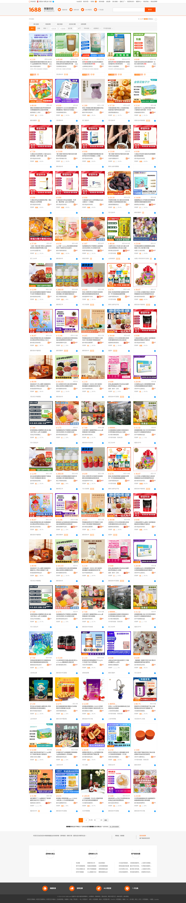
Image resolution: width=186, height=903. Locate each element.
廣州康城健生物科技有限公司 (62, 665)
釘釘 (140, 899)
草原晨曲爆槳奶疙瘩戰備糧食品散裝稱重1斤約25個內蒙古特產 (144, 247)
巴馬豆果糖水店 (80, 869)
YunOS (113, 899)
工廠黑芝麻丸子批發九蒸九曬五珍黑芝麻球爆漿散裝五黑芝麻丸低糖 (118, 247)
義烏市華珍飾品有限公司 (88, 112)
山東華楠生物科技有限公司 (88, 66)
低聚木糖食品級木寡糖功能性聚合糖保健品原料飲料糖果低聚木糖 (66, 63)
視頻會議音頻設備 (124, 866)
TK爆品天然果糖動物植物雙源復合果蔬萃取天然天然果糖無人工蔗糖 (92, 155)
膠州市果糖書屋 (91, 869)
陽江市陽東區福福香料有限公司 (62, 296)
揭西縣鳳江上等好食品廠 (36, 112)
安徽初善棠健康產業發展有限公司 (114, 757)
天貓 (71, 899)
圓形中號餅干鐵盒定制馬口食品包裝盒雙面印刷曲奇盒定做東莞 (144, 753)
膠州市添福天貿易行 (36, 711)
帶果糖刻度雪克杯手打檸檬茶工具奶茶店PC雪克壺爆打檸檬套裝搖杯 (92, 339)
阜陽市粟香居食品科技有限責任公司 (88, 250)
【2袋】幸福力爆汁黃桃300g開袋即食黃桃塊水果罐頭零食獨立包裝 (40, 247)
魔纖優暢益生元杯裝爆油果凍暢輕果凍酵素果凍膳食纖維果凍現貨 (144, 201)
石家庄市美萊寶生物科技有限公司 (36, 434)
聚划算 (75, 899)
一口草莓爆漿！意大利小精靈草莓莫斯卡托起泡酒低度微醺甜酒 (92, 799)
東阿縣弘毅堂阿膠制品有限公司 (114, 250)
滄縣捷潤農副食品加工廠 (114, 204)
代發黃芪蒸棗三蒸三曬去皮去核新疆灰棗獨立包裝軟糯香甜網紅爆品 (118, 201)
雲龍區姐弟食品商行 (36, 665)
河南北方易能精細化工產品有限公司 (114, 66)
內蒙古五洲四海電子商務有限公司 (140, 250)
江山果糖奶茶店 (91, 872)
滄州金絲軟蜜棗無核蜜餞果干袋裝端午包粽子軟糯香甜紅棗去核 (40, 293)
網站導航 (126, 896)
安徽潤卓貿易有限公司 (147, 872)
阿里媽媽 (95, 899)
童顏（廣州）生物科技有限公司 (114, 388)
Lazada (156, 899)
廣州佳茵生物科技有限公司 (114, 803)
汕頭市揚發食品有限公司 (114, 296)
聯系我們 (119, 896)
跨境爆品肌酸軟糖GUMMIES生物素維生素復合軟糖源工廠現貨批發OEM (92, 707)
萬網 (124, 899)
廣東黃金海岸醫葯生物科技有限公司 (140, 204)
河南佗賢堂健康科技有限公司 (88, 665)
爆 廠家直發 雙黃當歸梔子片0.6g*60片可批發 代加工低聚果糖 (92, 661)
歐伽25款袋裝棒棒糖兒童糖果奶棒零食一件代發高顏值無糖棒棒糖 (118, 293)
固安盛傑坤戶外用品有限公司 (88, 296)
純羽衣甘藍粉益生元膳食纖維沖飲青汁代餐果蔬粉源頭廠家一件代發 (118, 753)
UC (127, 899)
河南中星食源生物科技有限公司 (140, 66)
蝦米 (100, 899)
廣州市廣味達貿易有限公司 (62, 250)
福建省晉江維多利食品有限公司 (36, 803)
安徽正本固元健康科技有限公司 (36, 757)
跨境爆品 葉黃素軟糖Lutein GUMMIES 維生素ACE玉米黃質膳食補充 (66, 799)
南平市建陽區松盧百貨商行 (140, 434)
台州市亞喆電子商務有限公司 (36, 250)
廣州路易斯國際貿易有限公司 (140, 803)
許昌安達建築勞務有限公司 (126, 872)
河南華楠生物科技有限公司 (62, 66)
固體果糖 (95, 69)
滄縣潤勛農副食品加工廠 (114, 112)
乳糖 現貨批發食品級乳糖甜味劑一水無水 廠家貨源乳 (144, 63)
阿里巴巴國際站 (40, 899)
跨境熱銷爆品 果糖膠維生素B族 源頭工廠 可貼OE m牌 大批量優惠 (40, 431)
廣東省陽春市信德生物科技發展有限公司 (62, 342)
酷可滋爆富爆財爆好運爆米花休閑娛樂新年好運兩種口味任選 (66, 707)
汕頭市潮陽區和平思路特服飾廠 (114, 158)
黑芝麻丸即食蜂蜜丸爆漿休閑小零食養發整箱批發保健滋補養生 (40, 707)
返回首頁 (105, 826)
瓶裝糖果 (39, 69)
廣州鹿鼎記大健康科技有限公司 (88, 711)
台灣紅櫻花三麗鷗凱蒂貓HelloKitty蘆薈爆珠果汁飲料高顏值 (92, 431)
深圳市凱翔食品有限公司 (62, 711)
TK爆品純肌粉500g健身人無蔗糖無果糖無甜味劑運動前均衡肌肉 (144, 339)
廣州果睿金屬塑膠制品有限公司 (88, 342)
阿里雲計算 (106, 899)
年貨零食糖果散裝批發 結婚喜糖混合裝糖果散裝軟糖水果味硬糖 (144, 799)
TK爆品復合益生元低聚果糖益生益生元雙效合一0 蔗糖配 (92, 201)
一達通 (151, 899)
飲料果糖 (90, 69)
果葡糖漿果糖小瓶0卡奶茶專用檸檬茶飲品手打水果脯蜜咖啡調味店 (145, 431)
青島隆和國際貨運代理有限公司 (139, 872)
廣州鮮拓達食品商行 (62, 434)
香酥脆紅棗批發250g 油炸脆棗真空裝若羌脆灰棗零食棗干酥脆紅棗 (92, 753)
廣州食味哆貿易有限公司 (88, 434)
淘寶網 (66, 899)
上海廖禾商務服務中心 (147, 863)
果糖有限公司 (91, 863)
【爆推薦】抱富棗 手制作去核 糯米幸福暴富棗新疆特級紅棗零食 (145, 661)
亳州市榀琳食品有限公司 (88, 388)
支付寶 (132, 899)
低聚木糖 (58, 69)
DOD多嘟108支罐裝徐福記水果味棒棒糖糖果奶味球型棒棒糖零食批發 (144, 293)
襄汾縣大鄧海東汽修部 (136, 869)
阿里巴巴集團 (31, 899)
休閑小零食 (33, 69)
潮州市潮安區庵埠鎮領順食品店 (36, 66)
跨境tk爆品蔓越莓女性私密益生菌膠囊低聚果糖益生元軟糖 (118, 385)
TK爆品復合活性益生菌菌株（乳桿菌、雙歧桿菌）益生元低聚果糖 (66, 201)
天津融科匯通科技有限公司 (149, 866)
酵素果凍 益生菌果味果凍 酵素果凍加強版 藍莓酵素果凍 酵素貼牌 (67, 339)
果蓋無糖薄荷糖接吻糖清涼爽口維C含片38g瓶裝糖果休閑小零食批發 (41, 63)
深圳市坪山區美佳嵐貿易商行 (140, 388)
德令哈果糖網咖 (80, 866)
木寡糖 (64, 69)
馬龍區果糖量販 (91, 866)
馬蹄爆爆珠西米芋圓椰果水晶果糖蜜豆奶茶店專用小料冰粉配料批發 (92, 247)
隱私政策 (104, 896)
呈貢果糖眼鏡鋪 (103, 866)
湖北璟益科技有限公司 (36, 158)
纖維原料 (121, 69)
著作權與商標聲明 (82, 896)
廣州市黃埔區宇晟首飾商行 (62, 158)
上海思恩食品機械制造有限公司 (114, 711)
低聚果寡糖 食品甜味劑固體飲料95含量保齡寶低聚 (92, 63)
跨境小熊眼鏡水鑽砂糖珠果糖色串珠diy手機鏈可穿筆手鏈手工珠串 (93, 109)
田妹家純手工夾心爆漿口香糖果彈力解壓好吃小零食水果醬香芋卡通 (40, 385)
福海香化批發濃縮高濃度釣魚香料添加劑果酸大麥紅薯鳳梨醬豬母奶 (66, 293)
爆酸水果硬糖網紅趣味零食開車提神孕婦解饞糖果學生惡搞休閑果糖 (40, 109)
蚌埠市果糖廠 (80, 872)
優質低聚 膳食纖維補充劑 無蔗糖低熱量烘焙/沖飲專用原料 (119, 63)
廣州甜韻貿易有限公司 (62, 388)
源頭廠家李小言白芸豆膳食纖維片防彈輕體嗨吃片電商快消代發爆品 (66, 109)
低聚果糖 (84, 69)
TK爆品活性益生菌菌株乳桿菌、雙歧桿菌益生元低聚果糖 (40, 201)
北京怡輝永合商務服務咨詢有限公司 (129, 869)
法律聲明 (91, 896)
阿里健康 (145, 899)
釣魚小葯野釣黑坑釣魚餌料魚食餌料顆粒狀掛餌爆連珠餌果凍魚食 (92, 293)
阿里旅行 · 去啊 (87, 899)
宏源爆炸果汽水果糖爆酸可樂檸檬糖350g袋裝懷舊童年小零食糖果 (67, 753)
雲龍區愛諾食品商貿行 (62, 757)
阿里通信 (118, 899)
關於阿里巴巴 (112, 896)
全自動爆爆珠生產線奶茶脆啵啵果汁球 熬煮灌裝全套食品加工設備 (118, 431)
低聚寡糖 (68, 69)
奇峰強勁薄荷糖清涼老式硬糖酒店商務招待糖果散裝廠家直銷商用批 (40, 661)
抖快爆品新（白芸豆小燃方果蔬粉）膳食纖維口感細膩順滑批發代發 (92, 385)
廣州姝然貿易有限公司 (140, 296)
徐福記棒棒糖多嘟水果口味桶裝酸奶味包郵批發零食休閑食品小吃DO (40, 339)
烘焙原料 (110, 69)
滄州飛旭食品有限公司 (36, 296)
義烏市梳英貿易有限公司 (137, 866)
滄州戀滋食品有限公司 (140, 665)
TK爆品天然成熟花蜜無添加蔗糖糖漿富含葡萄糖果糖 (144, 155)
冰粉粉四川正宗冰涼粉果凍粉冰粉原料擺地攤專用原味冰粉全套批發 (118, 339)
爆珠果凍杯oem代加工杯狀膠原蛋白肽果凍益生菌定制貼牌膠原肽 (119, 799)
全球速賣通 (60, 899)
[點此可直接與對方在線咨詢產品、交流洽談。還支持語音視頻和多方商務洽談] (51, 121)
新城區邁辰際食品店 (36, 388)
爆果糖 (122, 835)
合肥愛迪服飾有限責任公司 (138, 863)
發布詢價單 (143, 835)
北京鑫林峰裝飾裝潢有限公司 (127, 863)
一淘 (80, 899)
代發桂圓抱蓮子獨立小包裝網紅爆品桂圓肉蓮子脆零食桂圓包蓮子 (118, 109)
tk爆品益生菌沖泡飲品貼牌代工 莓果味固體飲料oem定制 (118, 661)
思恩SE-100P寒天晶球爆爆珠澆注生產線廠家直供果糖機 (119, 707)
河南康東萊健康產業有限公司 (140, 711)
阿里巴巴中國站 (50, 899)
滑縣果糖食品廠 (103, 869)
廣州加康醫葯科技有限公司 (62, 803)
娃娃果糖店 (102, 863)
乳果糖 (78, 863)
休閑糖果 (45, 69)
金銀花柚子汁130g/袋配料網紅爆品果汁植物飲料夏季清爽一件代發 (144, 109)
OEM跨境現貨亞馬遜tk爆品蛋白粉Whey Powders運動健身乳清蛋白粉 (66, 661)
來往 (136, 899)
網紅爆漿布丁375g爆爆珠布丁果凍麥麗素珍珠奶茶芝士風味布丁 (40, 799)
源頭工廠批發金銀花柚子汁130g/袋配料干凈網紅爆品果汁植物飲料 (40, 753)
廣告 (50, 64)
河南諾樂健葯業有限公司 (62, 112)
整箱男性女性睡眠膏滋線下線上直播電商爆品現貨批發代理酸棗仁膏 (144, 707)
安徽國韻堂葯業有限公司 (140, 112)
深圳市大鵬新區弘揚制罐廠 (140, 757)
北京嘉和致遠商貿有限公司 (88, 803)
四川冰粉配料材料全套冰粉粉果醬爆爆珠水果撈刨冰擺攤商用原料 (66, 385)
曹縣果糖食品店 (103, 872)
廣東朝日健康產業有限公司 (114, 665)
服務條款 (97, 896)
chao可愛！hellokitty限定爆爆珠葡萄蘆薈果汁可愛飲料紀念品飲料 (67, 247)
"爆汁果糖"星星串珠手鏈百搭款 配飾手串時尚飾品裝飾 (66, 155)
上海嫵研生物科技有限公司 (149, 869)
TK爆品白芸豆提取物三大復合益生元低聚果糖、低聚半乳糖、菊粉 (40, 155)
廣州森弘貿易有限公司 (36, 342)
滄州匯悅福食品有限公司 (88, 757)
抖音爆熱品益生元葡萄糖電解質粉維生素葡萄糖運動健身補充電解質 (144, 385)
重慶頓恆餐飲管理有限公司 (114, 342)
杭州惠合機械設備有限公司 (114, 434)
